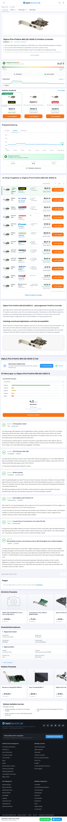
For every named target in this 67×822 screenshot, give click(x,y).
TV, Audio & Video (7, 755)
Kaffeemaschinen (7, 790)
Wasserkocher (6, 803)
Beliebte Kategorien (40, 781)
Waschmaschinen (7, 806)
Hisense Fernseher (39, 755)
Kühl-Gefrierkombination (41, 787)
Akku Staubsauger (39, 747)
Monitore (37, 795)
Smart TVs (37, 760)
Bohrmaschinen (7, 787)
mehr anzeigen (34, 55)
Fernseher (37, 784)
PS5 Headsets (38, 768)
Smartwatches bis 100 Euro (42, 766)
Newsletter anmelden (54, 736)
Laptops (4, 798)
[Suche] (59, 2)
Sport (3, 760)
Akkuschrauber (6, 784)
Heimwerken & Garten (8, 766)
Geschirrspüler (38, 790)
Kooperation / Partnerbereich (46, 815)
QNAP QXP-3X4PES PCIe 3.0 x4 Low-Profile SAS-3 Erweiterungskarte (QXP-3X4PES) (13, 614)
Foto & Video (6, 757)
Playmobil (37, 752)
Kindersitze (37, 801)
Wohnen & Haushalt (8, 768)
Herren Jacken (6, 792)
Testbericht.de (4, 7)
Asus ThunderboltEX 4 (36, 687)
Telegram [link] (58, 819)
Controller (12, 7)
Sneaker (36, 763)
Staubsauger (38, 792)
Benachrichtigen (47, 365)
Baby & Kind (5, 777)
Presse (29, 815)
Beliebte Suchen (39, 743)
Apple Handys (38, 806)
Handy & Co (5, 749)
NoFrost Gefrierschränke (41, 757)
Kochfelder (5, 795)
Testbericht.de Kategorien (10, 743)
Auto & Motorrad (7, 752)
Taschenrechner (6, 801)
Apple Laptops (38, 749)
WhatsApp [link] (46, 819)
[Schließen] (64, 819)
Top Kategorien (7, 781)
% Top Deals (37, 809)
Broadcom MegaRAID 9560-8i (12, 687)
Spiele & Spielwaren (7, 771)
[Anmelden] (63, 2)
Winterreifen (38, 798)
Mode (3, 763)
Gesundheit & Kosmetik (9, 774)
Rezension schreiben (33, 415)
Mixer (36, 803)
